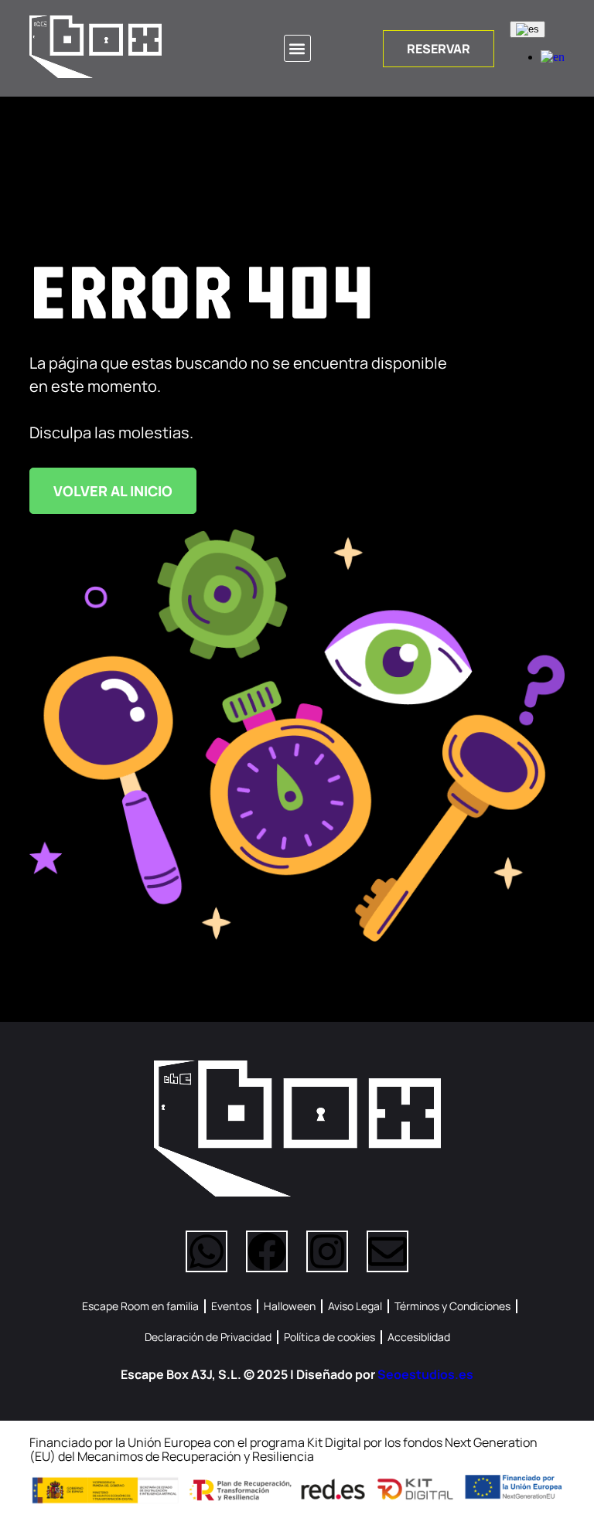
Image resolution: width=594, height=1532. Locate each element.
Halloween (290, 1306)
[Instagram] (327, 1251)
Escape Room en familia (140, 1306)
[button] (297, 48)
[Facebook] (267, 1251)
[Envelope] (387, 1251)
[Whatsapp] (206, 1251)
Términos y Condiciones (452, 1306)
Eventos (231, 1306)
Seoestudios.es (425, 1374)
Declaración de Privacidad (208, 1336)
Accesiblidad (418, 1336)
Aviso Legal (355, 1306)
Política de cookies (329, 1336)
